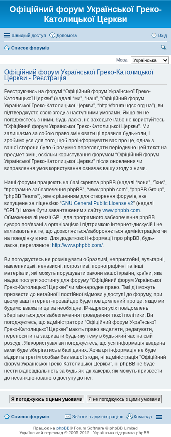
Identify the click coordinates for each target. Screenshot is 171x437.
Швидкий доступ (29, 35)
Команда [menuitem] (143, 416)
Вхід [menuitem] (162, 35)
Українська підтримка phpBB (121, 432)
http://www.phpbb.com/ (77, 245)
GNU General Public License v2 (97, 203)
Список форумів (30, 416)
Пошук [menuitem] (164, 48)
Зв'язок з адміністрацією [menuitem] (97, 416)
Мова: (122, 59)
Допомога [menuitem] (66, 35)
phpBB (63, 428)
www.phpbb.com (121, 210)
